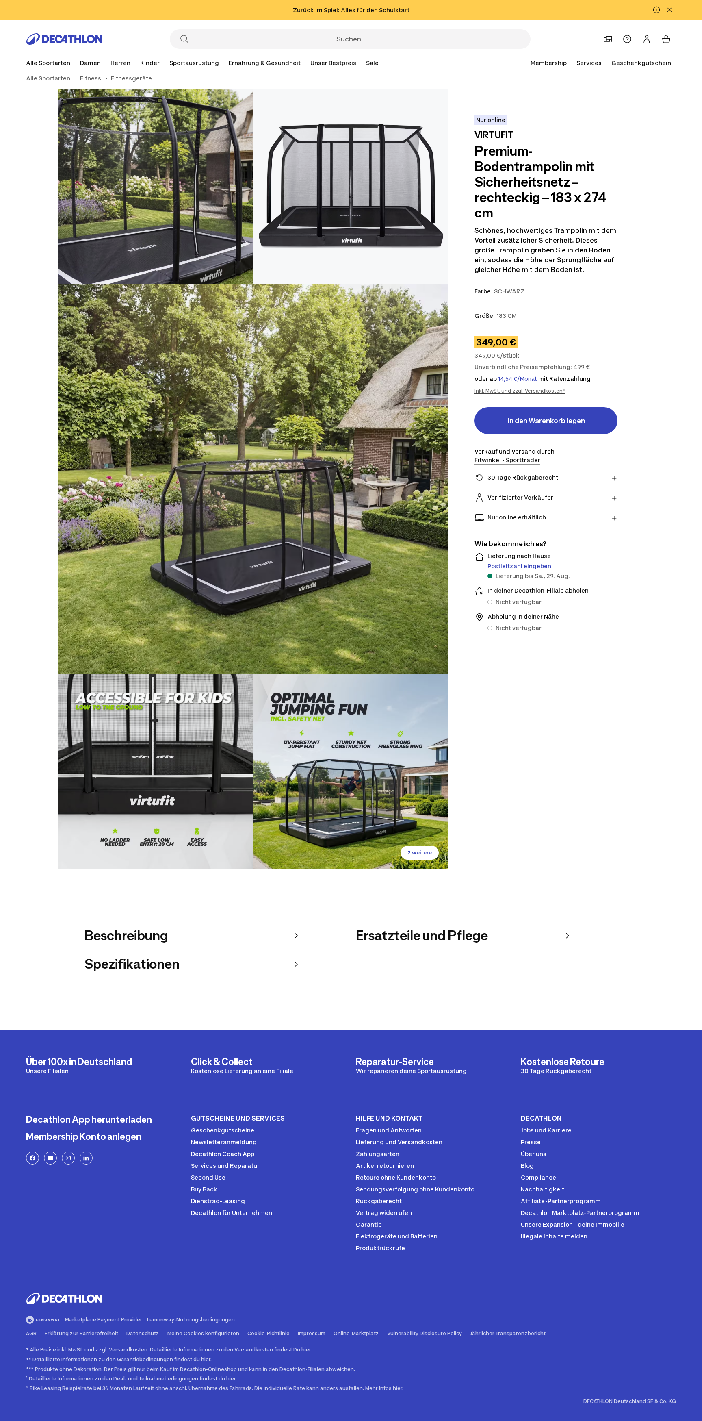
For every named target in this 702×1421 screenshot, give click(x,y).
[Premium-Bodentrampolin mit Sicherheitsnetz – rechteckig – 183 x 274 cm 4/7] (156, 771)
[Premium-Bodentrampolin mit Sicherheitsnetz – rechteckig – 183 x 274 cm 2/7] (156, 186)
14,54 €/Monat (517, 379)
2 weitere (419, 853)
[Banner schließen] (669, 9)
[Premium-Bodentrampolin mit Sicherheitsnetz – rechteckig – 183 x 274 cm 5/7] (351, 771)
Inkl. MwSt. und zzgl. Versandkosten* (520, 391)
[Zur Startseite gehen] (64, 39)
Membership (549, 62)
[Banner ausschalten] (656, 9)
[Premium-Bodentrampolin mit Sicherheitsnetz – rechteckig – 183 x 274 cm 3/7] (253, 479)
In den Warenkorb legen (546, 421)
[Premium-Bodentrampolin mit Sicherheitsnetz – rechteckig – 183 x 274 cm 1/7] (351, 186)
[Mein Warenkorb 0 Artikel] (666, 39)
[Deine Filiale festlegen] (608, 39)
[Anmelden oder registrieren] (646, 39)
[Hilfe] (627, 39)
